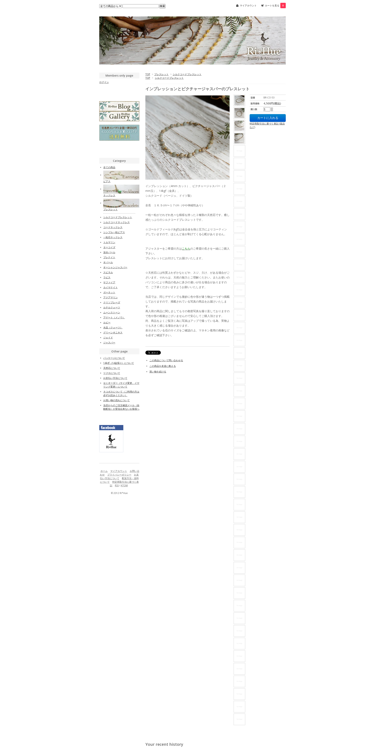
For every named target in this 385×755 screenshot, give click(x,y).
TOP (147, 74)
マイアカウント (248, 5)
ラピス (106, 277)
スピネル (108, 272)
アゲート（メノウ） (114, 317)
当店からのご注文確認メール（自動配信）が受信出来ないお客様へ (121, 407)
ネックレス (109, 195)
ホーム (104, 471)
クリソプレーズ (111, 302)
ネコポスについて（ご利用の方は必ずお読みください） (121, 393)
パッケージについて (114, 358)
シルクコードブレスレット (187, 74)
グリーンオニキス (113, 332)
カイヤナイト (110, 287)
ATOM (124, 485)
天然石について (111, 368)
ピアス (106, 181)
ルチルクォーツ (111, 307)
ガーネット (109, 292)
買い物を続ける (157, 371)
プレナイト (109, 257)
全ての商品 (109, 167)
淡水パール (109, 252)
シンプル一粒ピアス (114, 232)
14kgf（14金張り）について (118, 363)
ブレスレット (161, 74)
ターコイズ (109, 247)
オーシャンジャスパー (115, 267)
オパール (108, 262)
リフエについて (111, 373)
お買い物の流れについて (116, 400)
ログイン (104, 82)
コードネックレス (113, 227)
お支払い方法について (115, 378)
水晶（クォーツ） (113, 327)
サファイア (109, 282)
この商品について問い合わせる (166, 360)
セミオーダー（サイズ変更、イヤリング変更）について (121, 384)
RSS (117, 485)
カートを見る (274, 5)
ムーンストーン (111, 312)
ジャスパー (109, 342)
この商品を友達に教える (162, 366)
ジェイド (108, 337)
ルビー (106, 322)
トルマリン (109, 242)
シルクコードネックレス (116, 222)
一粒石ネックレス (113, 237)
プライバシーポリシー (119, 474)
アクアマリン (110, 297)
